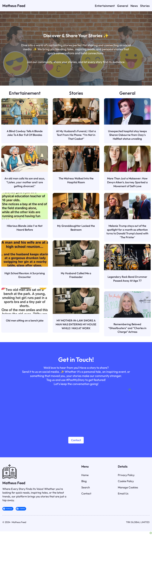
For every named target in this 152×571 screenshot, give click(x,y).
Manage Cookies (128, 487)
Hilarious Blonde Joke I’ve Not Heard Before (24, 227)
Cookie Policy (126, 481)
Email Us (123, 493)
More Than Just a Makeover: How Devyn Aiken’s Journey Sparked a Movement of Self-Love (127, 182)
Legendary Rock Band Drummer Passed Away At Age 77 (127, 278)
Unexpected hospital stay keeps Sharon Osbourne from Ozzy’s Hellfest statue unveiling (127, 134)
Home (85, 475)
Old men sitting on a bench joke (24, 320)
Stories (76, 93)
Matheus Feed (13, 5)
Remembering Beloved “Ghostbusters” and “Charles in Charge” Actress (127, 328)
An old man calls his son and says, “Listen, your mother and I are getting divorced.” (24, 182)
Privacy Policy (126, 475)
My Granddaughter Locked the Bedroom (76, 227)
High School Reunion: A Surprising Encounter (24, 275)
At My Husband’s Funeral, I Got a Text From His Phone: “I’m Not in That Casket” (76, 134)
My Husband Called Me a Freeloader (76, 275)
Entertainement (25, 93)
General (127, 93)
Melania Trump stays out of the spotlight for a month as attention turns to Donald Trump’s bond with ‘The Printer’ (127, 231)
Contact (76, 440)
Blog (84, 481)
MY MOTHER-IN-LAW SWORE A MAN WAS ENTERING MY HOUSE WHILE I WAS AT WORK (76, 324)
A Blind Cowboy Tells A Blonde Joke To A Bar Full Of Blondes (25, 133)
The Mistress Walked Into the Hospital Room (76, 180)
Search (85, 487)
